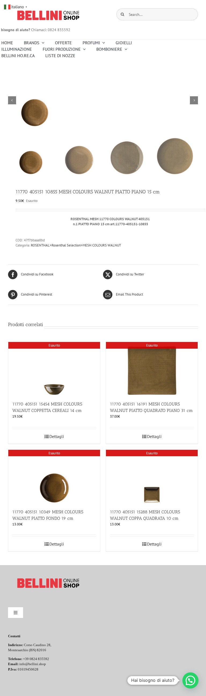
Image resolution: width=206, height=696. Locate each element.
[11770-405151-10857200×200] (103, 100)
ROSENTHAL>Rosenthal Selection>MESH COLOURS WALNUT (76, 245)
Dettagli (56, 436)
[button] (190, 680)
